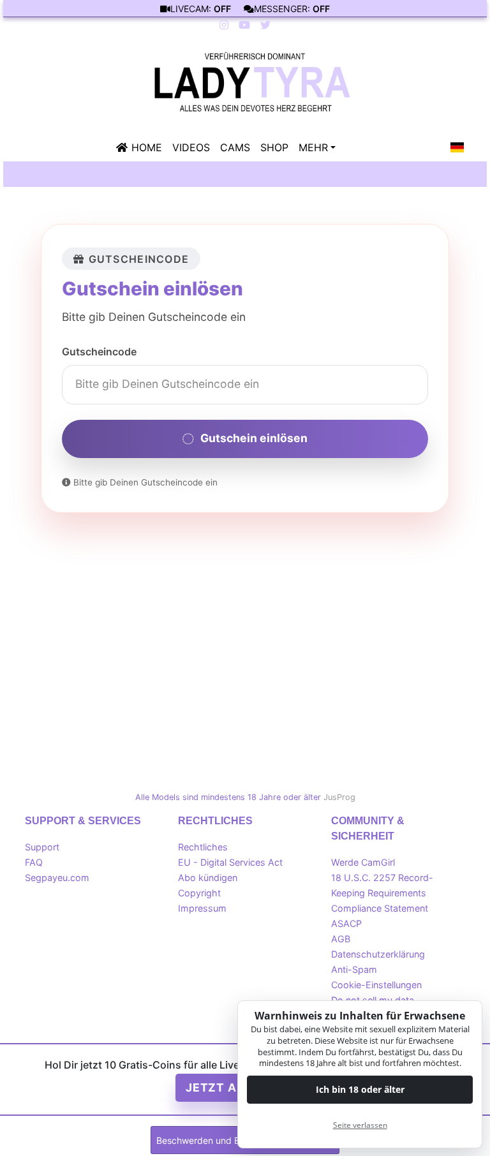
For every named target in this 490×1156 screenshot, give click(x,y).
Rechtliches (203, 846)
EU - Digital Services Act (230, 862)
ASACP (346, 923)
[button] (457, 147)
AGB (340, 938)
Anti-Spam (354, 969)
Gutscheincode (99, 351)
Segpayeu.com (57, 877)
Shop (274, 147)
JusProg (339, 797)
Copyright (199, 892)
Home (146, 147)
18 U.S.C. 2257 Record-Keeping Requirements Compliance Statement (382, 893)
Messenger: (292, 8)
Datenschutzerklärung (378, 954)
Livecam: (200, 8)
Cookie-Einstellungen (376, 984)
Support (42, 846)
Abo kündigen (207, 877)
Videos (191, 147)
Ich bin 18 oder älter (360, 1089)
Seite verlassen (360, 1125)
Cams (235, 147)
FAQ (34, 862)
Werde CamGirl (363, 862)
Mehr (313, 147)
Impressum (202, 908)
